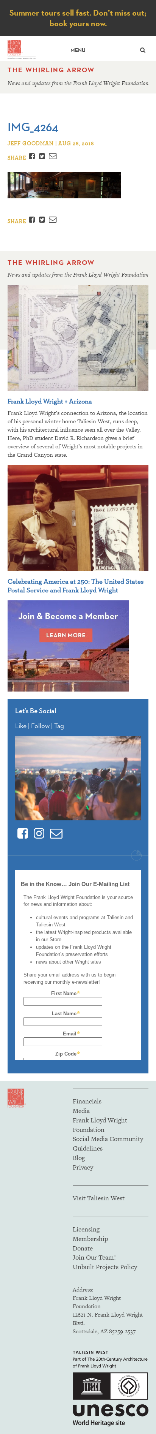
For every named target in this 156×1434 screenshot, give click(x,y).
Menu (78, 50)
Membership (90, 1238)
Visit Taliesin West (99, 1198)
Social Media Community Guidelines (108, 1143)
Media (81, 1110)
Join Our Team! (94, 1257)
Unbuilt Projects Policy (105, 1266)
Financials (87, 1101)
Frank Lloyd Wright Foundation (100, 1125)
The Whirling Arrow (51, 69)
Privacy (83, 1167)
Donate (83, 1248)
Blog (79, 1157)
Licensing (86, 1229)
